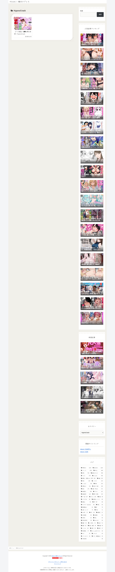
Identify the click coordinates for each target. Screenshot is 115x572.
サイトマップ (57, 563)
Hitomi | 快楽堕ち (85, 449)
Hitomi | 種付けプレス (57, 556)
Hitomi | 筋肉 (84, 452)
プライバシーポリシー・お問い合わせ (57, 561)
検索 (81, 11)
